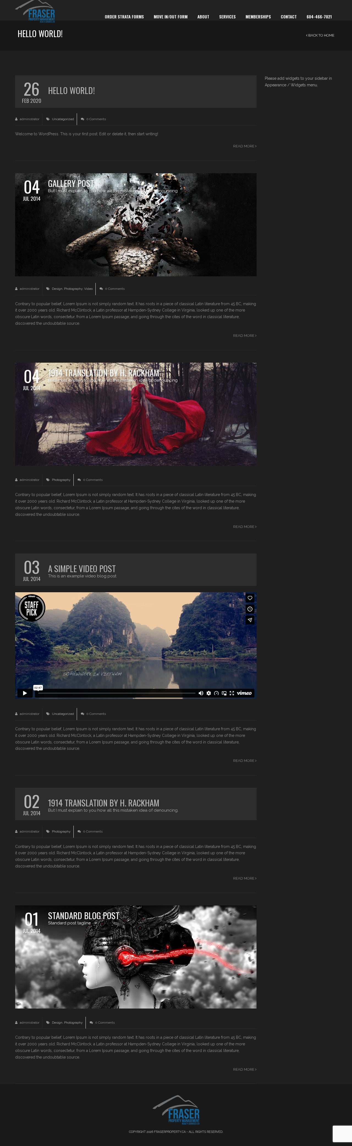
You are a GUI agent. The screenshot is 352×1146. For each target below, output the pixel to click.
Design (57, 289)
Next (251, 228)
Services (227, 16)
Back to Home (320, 35)
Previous (20, 228)
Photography (73, 289)
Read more (244, 146)
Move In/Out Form (171, 16)
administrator (29, 119)
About (203, 16)
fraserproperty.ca (170, 1132)
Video (88, 289)
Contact (289, 16)
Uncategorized (63, 119)
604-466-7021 (319, 16)
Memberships (258, 16)
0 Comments (96, 119)
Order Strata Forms (124, 16)
